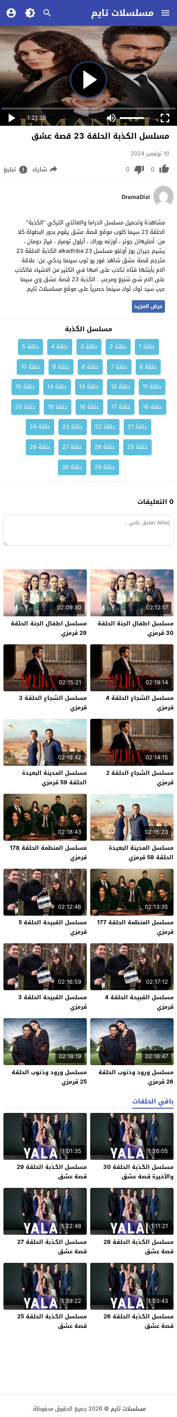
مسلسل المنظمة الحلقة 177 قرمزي (135, 927)
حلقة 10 (30, 366)
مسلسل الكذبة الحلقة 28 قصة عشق (139, 1247)
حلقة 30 (72, 467)
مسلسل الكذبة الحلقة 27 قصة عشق (52, 1247)
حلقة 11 (152, 386)
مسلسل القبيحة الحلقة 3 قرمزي (52, 1002)
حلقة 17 (121, 406)
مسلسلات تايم (122, 13)
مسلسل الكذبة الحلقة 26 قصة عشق (139, 1321)
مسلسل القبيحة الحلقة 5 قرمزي (52, 927)
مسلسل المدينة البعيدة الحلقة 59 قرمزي (54, 778)
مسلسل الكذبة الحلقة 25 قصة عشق (52, 1321)
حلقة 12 (121, 386)
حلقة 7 (119, 366)
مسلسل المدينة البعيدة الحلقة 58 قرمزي (141, 852)
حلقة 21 (137, 426)
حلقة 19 (57, 406)
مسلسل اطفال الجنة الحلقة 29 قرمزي (49, 628)
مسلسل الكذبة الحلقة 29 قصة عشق (52, 1172)
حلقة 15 (25, 386)
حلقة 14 (57, 386)
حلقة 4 (59, 346)
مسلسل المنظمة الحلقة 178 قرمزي (48, 852)
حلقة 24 (40, 426)
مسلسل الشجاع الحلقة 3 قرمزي (53, 703)
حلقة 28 (40, 446)
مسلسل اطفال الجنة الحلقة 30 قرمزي (136, 628)
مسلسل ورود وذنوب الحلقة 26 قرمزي (136, 1077)
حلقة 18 (89, 406)
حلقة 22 (105, 426)
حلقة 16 (152, 406)
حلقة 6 (148, 366)
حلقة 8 (90, 366)
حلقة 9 (61, 366)
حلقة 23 (72, 426)
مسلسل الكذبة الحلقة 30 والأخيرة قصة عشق (138, 1172)
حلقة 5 (30, 346)
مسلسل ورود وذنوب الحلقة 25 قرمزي (49, 1077)
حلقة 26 (105, 446)
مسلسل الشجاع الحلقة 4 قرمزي (140, 703)
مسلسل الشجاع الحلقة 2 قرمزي (140, 778)
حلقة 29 (105, 467)
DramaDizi (136, 197)
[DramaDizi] (163, 205)
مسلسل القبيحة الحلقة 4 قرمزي (139, 1002)
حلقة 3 (89, 346)
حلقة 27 (72, 446)
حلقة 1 (147, 346)
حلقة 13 (89, 386)
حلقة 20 (25, 406)
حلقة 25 (137, 446)
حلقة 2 (118, 346)
